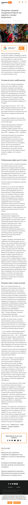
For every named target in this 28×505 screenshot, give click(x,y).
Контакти (10, 487)
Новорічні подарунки (13, 426)
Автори (18, 487)
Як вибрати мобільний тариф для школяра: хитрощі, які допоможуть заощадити (12, 465)
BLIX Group (4, 91)
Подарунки (4, 426)
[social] (7, 440)
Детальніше (17, 502)
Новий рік (18, 55)
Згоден (10, 502)
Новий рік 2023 (5, 428)
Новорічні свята (14, 424)
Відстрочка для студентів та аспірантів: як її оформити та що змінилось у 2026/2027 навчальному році (13, 456)
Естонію (9, 166)
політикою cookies (22, 499)
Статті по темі (5, 448)
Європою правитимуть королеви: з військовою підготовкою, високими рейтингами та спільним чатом (13, 473)
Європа (22, 424)
